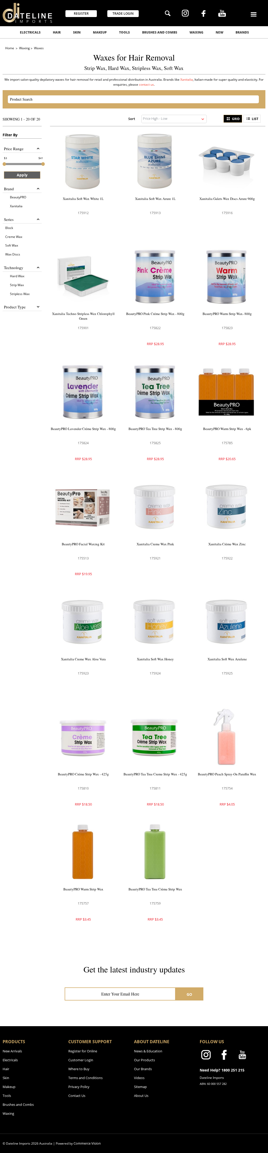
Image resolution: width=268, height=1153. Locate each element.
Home (10, 48)
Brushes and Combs (159, 32)
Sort (131, 118)
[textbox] (129, 99)
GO (189, 994)
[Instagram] (185, 14)
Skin (77, 32)
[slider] (4, 164)
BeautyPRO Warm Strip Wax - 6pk (227, 428)
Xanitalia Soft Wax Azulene (227, 659)
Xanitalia (186, 79)
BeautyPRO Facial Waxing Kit (83, 544)
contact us (146, 84)
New (219, 32)
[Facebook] (203, 14)
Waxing (196, 32)
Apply (22, 174)
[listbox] (174, 119)
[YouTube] (222, 14)
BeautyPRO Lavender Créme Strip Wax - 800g (83, 428)
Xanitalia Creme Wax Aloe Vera (83, 659)
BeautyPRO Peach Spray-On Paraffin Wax (227, 774)
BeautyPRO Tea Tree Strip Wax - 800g (155, 428)
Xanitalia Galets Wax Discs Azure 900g (227, 198)
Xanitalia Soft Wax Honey (155, 659)
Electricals (30, 32)
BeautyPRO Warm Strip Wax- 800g (227, 313)
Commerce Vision (87, 1143)
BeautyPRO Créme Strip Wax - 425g (83, 774)
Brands (242, 32)
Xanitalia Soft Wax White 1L (83, 198)
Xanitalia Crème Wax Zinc (227, 544)
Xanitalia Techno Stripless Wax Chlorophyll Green (83, 316)
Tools (124, 32)
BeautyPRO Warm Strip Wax (83, 889)
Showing (21, 119)
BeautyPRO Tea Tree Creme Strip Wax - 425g (155, 774)
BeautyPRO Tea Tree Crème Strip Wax (155, 889)
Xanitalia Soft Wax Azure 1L (155, 198)
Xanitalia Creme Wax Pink (155, 544)
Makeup (100, 32)
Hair (57, 32)
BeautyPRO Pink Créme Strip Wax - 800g (155, 313)
